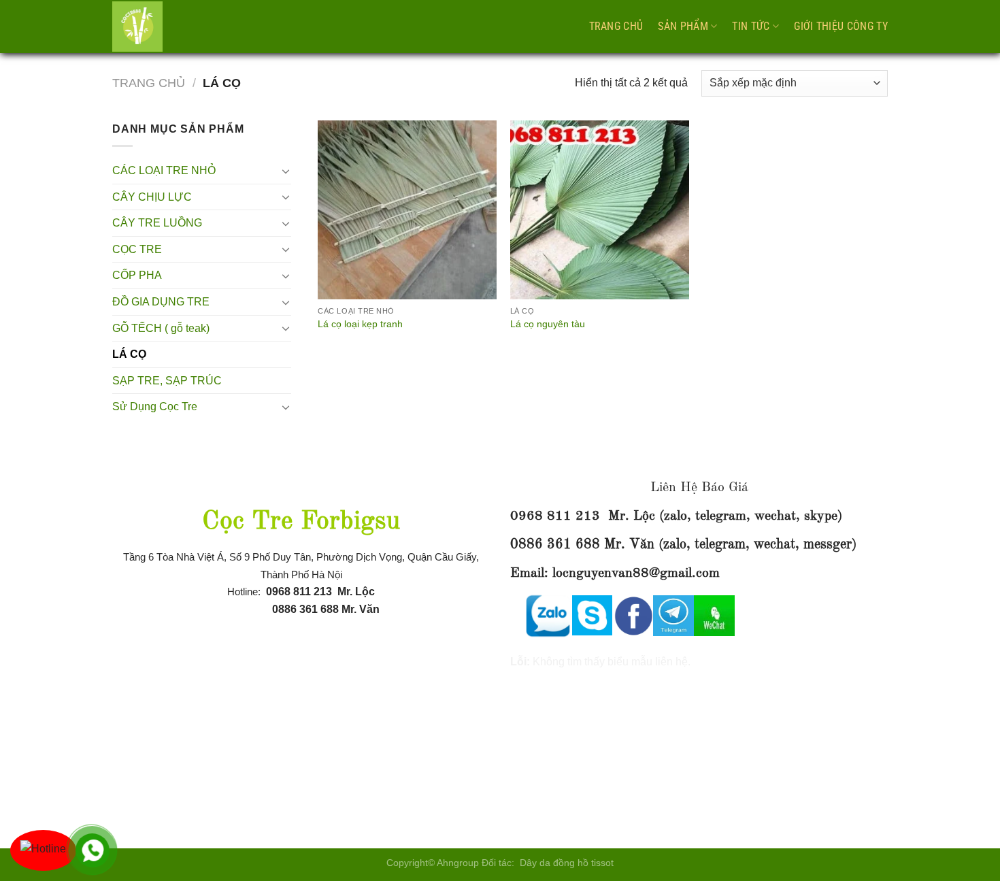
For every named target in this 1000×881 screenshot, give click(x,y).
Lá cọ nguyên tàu (547, 323)
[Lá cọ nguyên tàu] (599, 209)
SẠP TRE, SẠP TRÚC (167, 380)
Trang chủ (616, 26)
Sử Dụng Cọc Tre (154, 406)
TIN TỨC (750, 26)
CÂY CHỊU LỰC (152, 197)
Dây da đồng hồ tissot (567, 862)
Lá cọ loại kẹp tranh (360, 323)
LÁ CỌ (129, 354)
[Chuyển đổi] (285, 171)
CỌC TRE (137, 249)
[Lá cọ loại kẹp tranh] (407, 209)
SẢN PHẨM (683, 26)
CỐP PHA (137, 275)
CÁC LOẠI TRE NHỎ (164, 170)
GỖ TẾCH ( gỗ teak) (161, 328)
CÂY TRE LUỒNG (157, 223)
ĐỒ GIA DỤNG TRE (161, 301)
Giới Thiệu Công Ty (841, 26)
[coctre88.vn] (180, 26)
